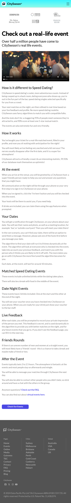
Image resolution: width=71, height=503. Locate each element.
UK (49, 452)
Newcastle (31, 464)
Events (7, 446)
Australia (52, 443)
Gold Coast (31, 458)
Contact (7, 461)
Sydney (29, 443)
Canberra (30, 461)
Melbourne (31, 446)
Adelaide (30, 452)
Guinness (8, 455)
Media (7, 452)
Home (6, 443)
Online (7, 449)
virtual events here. (36, 394)
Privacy (7, 464)
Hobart (29, 467)
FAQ (6, 467)
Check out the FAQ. (30, 389)
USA (50, 446)
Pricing (7, 471)
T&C (6, 458)
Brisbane (30, 449)
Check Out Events (15, 407)
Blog (6, 474)
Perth (28, 455)
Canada (51, 449)
